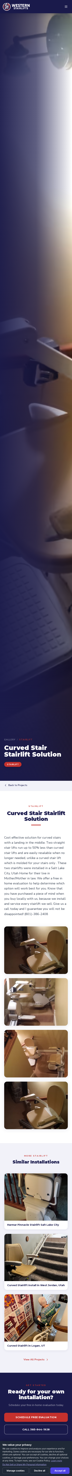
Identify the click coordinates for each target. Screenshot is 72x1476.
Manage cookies (15, 1470)
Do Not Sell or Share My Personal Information (24, 1464)
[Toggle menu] (66, 6)
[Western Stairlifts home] (16, 7)
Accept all (60, 1470)
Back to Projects (17, 785)
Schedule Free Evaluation (36, 1417)
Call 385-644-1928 (36, 1429)
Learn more (56, 1460)
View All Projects (34, 1359)
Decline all (39, 1470)
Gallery (10, 739)
